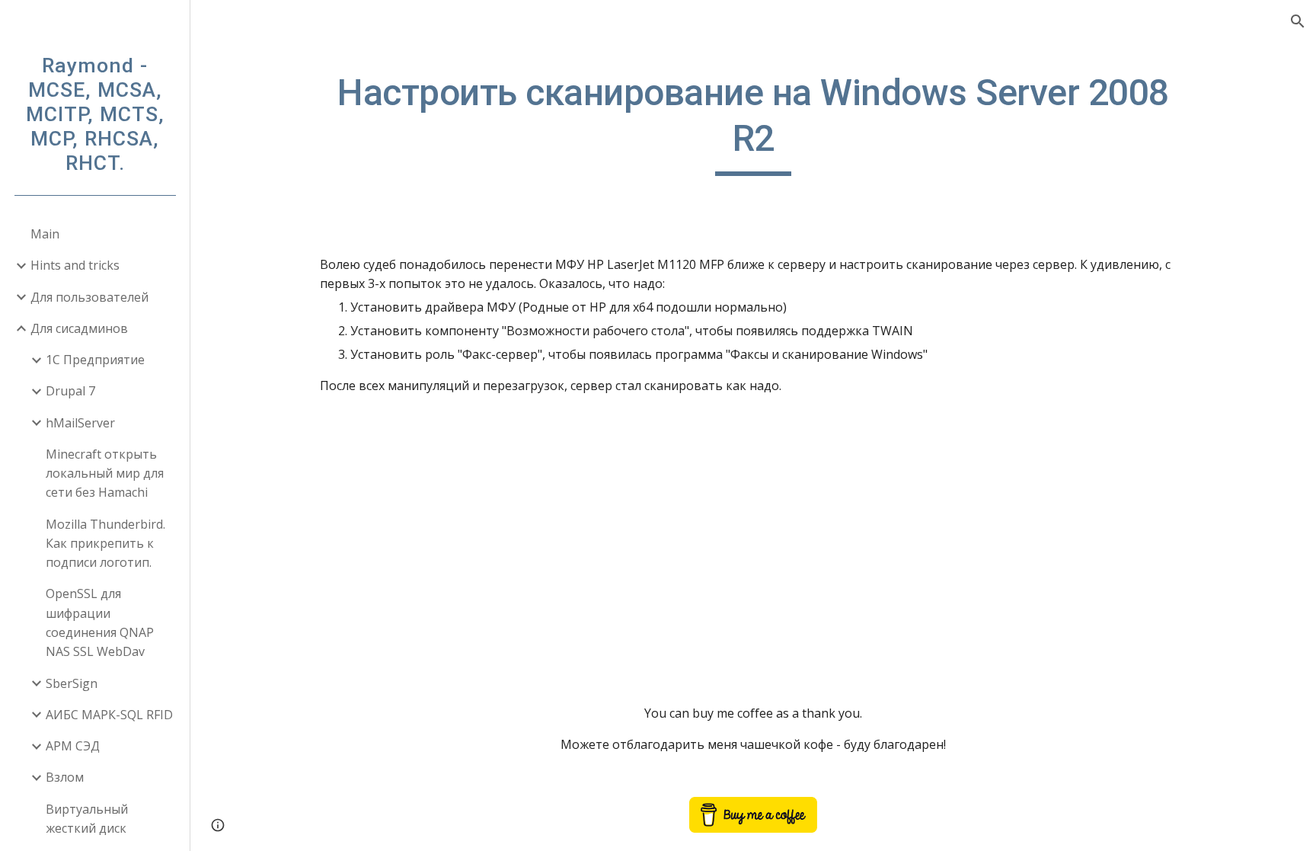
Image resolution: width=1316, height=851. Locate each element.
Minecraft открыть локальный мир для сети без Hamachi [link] (105, 473)
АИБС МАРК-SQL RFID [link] (109, 714)
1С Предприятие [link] (95, 359)
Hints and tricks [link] (75, 265)
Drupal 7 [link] (70, 390)
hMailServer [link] (80, 422)
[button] (1297, 21)
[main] (753, 123)
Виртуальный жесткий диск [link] (87, 819)
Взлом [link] (65, 777)
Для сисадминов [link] (79, 328)
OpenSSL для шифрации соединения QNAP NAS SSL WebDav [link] (100, 622)
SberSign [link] (71, 683)
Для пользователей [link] (89, 297)
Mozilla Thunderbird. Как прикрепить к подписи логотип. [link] (105, 543)
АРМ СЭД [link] (73, 745)
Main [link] (44, 234)
